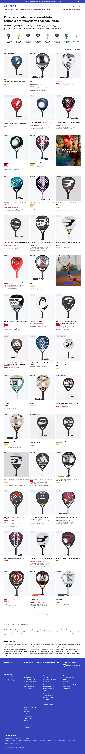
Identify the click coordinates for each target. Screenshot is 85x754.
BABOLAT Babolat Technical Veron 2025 (14, 558)
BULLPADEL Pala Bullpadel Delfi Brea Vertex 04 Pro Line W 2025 (68, 243)
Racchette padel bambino (18, 42)
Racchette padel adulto (8, 42)
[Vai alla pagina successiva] (47, 613)
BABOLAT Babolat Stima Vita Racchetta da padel (42, 202)
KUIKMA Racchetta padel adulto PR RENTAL (66, 441)
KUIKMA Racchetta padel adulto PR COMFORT (67, 403)
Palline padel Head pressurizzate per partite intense (15, 646)
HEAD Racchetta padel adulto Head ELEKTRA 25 (42, 122)
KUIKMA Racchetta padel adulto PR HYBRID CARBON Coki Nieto (41, 441)
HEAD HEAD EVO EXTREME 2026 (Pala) (13, 162)
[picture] (16, 65)
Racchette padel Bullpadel (66, 42)
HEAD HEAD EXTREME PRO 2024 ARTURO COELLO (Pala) (16, 518)
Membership (72, 9)
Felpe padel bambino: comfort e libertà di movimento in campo (44, 655)
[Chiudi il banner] (80, 1)
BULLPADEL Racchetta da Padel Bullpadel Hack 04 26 (16, 322)
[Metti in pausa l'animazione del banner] (78, 1)
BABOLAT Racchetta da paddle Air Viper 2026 (41, 362)
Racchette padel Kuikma (28, 42)
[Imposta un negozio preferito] (70, 5)
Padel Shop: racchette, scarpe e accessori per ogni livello (43, 644)
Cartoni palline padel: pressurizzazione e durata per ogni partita (44, 653)
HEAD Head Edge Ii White (36, 321)
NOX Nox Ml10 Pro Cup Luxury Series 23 (13, 441)
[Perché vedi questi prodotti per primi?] (63, 49)
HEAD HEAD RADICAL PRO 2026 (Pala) (13, 282)
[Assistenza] (73, 5)
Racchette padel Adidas (37, 42)
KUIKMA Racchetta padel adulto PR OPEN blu (15, 81)
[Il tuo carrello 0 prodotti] (79, 5)
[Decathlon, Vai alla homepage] (10, 6)
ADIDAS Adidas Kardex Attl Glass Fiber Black (41, 479)
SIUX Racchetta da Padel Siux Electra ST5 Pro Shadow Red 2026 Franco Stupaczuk (67, 322)
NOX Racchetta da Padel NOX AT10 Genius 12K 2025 (41, 80)
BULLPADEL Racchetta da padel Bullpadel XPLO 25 (16, 598)
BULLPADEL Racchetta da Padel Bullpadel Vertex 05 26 (42, 559)
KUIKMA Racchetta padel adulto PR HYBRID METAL (16, 242)
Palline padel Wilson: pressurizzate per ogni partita (15, 647)
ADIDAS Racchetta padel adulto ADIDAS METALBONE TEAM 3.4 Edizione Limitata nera (15, 363)
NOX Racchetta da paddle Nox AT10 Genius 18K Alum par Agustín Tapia (67, 480)
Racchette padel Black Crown (57, 42)
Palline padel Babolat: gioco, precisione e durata (67, 647)
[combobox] (77, 49)
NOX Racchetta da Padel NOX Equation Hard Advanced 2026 (41, 598)
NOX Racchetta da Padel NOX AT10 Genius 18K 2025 (41, 282)
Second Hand (65, 9)
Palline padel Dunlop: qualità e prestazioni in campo (41, 651)
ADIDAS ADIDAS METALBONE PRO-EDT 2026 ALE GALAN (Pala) (68, 518)
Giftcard (78, 9)
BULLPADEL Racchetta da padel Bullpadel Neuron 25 (16, 480)
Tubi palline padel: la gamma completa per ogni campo (68, 646)
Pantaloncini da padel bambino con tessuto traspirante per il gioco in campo (21, 649)
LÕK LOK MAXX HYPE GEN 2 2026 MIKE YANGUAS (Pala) (68, 123)
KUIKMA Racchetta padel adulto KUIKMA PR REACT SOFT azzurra (15, 203)
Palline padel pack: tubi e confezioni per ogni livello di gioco (43, 647)
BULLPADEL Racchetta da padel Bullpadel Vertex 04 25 (68, 203)
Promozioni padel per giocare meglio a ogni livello (15, 644)
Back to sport (68, 162)
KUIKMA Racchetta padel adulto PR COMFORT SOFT (67, 364)
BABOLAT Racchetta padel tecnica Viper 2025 (41, 162)
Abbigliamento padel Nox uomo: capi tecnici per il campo (16, 655)
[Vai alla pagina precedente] (37, 613)
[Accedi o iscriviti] (76, 5)
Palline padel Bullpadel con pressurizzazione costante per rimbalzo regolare (47, 649)
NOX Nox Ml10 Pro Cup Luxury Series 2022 (40, 402)
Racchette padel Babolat (47, 42)
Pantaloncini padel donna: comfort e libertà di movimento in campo (19, 653)
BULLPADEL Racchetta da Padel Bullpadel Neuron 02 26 (42, 243)
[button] (48, 87)
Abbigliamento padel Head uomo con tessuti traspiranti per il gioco (19, 651)
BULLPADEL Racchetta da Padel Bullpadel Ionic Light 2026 (15, 402)
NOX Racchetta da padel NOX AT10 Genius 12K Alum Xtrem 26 (67, 598)
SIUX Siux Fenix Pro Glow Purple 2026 (39, 517)
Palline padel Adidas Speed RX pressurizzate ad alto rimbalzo (70, 649)
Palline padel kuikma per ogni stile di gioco (39, 646)
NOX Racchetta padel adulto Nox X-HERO (66, 80)
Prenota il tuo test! (68, 282)
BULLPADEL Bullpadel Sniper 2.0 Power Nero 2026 (68, 558)
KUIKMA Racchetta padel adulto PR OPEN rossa (16, 123)
